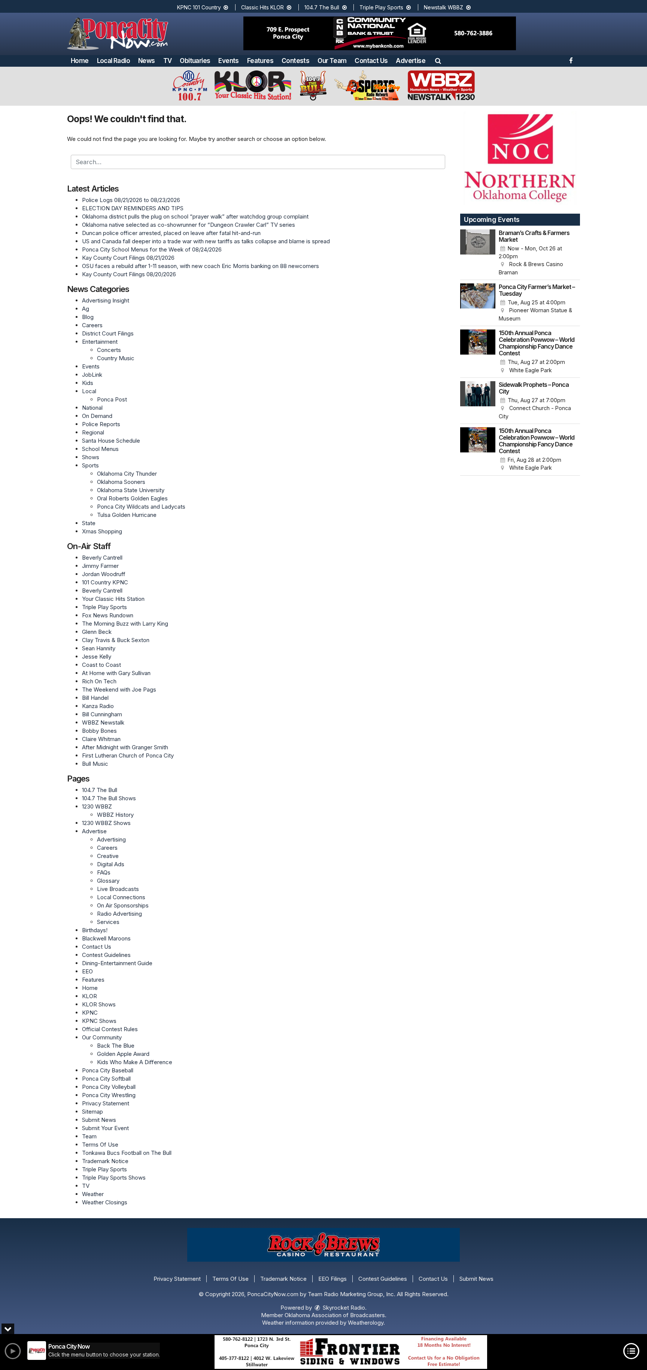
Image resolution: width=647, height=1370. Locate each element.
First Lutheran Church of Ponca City (128, 755)
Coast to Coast (101, 664)
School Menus (100, 448)
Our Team (332, 60)
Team (89, 1136)
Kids (87, 382)
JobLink (92, 374)
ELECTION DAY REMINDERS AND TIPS (132, 208)
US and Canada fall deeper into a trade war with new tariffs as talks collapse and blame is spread (206, 241)
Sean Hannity (98, 648)
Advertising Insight (105, 300)
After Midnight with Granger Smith (125, 747)
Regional (93, 432)
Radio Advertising (119, 913)
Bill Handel (95, 697)
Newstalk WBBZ (444, 7)
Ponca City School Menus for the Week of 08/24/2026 (152, 249)
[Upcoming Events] (477, 253)
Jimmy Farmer (100, 565)
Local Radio (113, 60)
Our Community (102, 1037)
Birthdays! (94, 930)
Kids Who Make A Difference (134, 1062)
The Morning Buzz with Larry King (125, 623)
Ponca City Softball (106, 1078)
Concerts (109, 349)
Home (80, 60)
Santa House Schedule (111, 440)
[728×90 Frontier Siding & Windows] (351, 1352)
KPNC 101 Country (199, 7)
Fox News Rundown (107, 615)
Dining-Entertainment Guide (117, 963)
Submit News (99, 1119)
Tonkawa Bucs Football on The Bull (126, 1152)
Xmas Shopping (102, 531)
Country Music (115, 358)
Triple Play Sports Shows (114, 1177)
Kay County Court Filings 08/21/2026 (128, 257)
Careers (92, 325)
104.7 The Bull (322, 7)
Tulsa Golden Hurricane (127, 514)
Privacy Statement (105, 1103)
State (88, 523)
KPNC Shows (99, 1020)
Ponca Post (112, 399)
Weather (93, 1194)
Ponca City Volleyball (109, 1086)
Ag (85, 308)
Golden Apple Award (123, 1053)
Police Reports (101, 424)
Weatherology (365, 1322)
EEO (87, 971)
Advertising (111, 839)
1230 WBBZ (97, 806)
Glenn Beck (97, 631)
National (92, 407)
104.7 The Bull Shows (109, 798)
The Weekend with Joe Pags (119, 689)
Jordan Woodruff (103, 574)
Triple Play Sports (382, 7)
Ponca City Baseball (107, 1070)
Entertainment (100, 341)
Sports (90, 465)
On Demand (97, 415)
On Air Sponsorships (123, 905)
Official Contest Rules (110, 1029)
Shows (90, 457)
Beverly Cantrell (102, 557)
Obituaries (195, 60)
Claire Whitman (101, 739)
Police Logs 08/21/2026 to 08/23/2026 (131, 200)
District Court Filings (108, 333)
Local (89, 391)
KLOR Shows (99, 1004)
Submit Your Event (105, 1128)
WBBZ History (115, 814)
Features (260, 60)
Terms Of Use (100, 1144)
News (146, 60)
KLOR (89, 996)
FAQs (103, 872)
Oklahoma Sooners (121, 481)
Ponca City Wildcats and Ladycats (141, 506)
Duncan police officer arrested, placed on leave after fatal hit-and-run (171, 233)
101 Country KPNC (105, 582)
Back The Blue (115, 1045)
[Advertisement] (379, 33)
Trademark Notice (105, 1161)
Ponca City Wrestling (109, 1095)
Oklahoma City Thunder (127, 473)
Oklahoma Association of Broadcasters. (335, 1315)
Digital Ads (110, 864)
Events (228, 60)
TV (167, 60)
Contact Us (371, 60)
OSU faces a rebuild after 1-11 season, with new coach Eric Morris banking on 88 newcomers (200, 266)
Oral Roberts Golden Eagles (132, 498)
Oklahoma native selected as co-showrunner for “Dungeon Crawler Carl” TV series (188, 224)
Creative (108, 855)
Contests (295, 60)
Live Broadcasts (118, 888)
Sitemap (92, 1111)
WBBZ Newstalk (103, 722)
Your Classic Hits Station (113, 598)
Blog (88, 316)
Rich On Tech (99, 681)
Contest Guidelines (106, 954)
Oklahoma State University (130, 490)
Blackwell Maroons (106, 938)
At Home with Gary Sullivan (116, 673)
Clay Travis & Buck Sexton (115, 640)
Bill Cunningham (102, 714)
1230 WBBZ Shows (106, 822)
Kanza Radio (98, 706)
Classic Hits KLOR (263, 7)
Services (108, 921)
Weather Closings (104, 1202)
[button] (438, 60)
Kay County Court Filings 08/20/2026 (129, 274)
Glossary (108, 880)
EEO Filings (332, 1278)
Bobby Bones (99, 730)
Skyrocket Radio (343, 1307)
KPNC (90, 1012)
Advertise (410, 60)
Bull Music (95, 763)
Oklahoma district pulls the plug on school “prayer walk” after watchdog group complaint (195, 216)
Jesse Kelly (96, 656)
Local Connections (121, 897)
